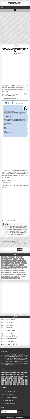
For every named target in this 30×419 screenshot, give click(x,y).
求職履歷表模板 (15, 3)
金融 (22, 276)
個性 (8, 220)
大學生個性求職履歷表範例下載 (15, 50)
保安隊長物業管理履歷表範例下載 (9, 338)
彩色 (18, 263)
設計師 (4, 274)
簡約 (20, 268)
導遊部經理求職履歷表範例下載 (8, 341)
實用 (23, 261)
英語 (21, 270)
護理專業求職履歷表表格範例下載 (9, 325)
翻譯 (4, 270)
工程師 (11, 263)
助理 (15, 259)
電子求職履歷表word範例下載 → (22, 243)
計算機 (22, 272)
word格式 (11, 257)
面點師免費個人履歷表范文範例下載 (9, 336)
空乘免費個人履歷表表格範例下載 (9, 344)
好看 (17, 261)
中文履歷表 (15, 46)
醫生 (16, 276)
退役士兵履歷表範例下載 (7, 327)
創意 (10, 259)
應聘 (4, 265)
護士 (11, 274)
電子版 (10, 278)
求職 (14, 220)
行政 (15, 272)
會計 (22, 265)
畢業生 (16, 267)
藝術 (10, 272)
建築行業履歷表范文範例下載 (8, 319)
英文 (15, 270)
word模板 (19, 257)
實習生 (4, 263)
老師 (10, 270)
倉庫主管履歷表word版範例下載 (9, 333)
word (4, 257)
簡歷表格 (13, 268)
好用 (11, 261)
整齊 (16, 265)
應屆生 (24, 263)
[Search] (15, 10)
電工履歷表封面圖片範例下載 (8, 330)
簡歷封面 (5, 268)
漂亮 (10, 267)
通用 (4, 276)
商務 (21, 259)
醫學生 (10, 276)
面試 (17, 278)
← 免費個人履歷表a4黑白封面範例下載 (9, 241)
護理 (17, 274)
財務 (23, 274)
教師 (10, 265)
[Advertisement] (15, 27)
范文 (4, 272)
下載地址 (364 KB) (6, 182)
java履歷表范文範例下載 (7, 322)
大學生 (11, 220)
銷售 (4, 278)
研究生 (23, 267)
